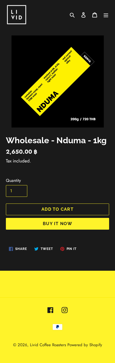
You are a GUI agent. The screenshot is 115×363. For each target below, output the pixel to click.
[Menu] (106, 15)
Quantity (13, 180)
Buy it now (57, 223)
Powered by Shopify (84, 345)
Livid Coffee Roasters (48, 345)
